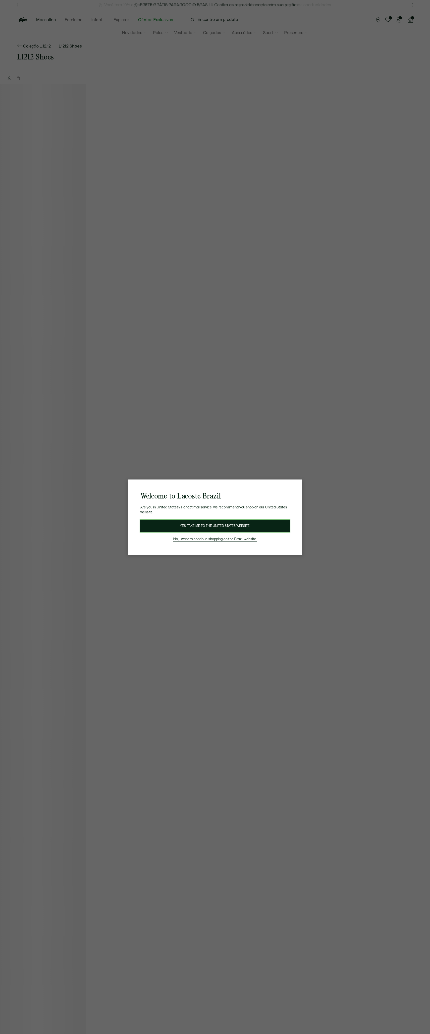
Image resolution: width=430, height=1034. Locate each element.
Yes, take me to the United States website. (215, 525)
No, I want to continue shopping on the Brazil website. (215, 539)
